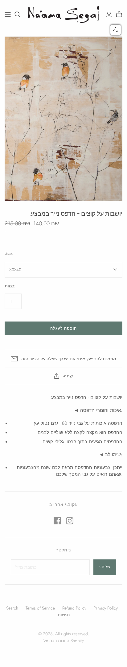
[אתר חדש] (8, 14)
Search (12, 608)
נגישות (64, 615)
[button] (115, 30)
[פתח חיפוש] (17, 14)
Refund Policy (74, 608)
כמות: (10, 286)
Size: (9, 253)
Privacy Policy (106, 608)
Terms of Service (40, 608)
